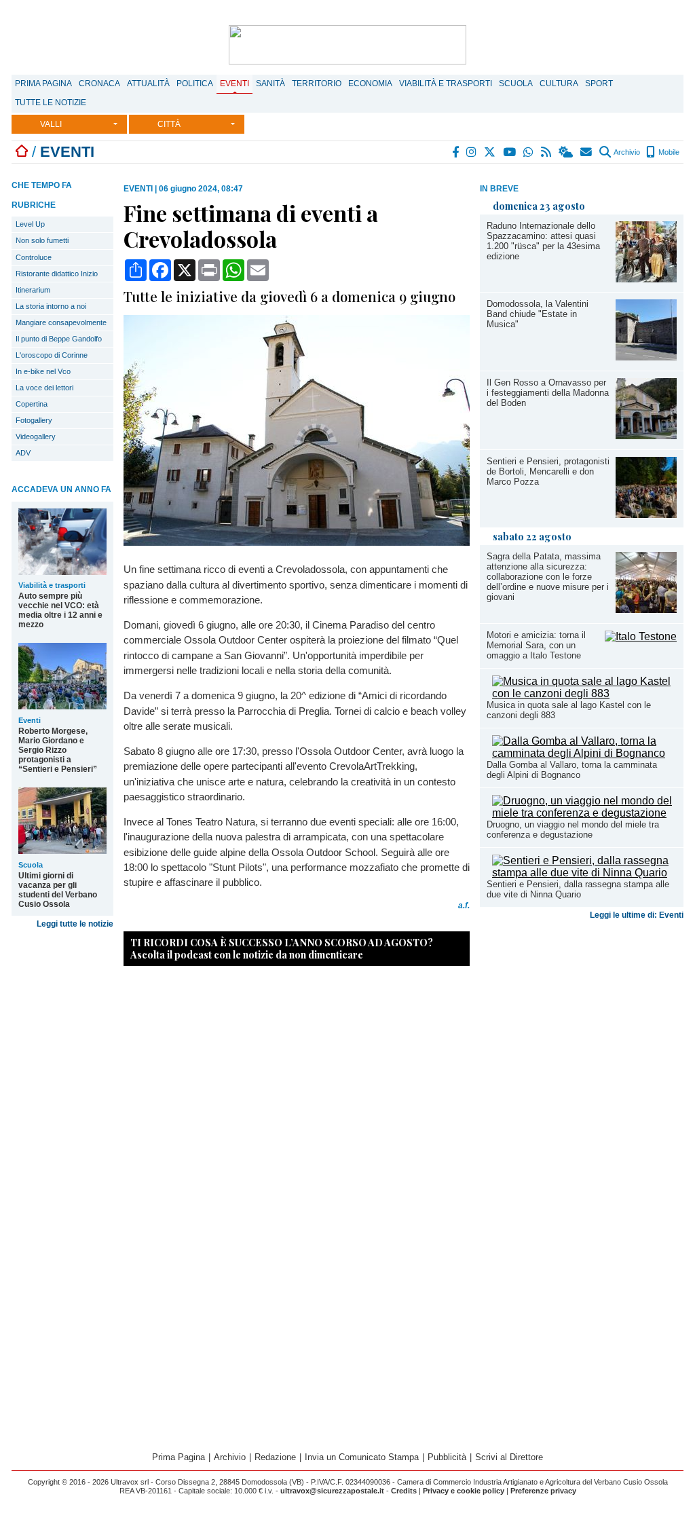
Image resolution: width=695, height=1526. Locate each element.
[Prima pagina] (22, 151)
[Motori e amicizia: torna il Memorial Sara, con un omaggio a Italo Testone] (641, 636)
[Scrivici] (586, 152)
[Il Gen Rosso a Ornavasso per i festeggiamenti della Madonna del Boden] (646, 435)
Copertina (32, 404)
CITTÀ (169, 124)
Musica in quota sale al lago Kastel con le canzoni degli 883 (569, 710)
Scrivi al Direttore (509, 1457)
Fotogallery (34, 420)
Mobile (667, 152)
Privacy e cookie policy (463, 1491)
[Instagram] (472, 152)
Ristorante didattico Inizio (57, 273)
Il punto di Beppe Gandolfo (59, 339)
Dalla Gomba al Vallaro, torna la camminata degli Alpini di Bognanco (572, 770)
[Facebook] (456, 152)
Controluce (34, 257)
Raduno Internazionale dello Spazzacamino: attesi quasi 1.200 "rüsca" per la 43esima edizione (543, 241)
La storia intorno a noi (51, 306)
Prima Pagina (43, 83)
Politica (194, 83)
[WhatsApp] (529, 152)
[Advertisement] (581, 1032)
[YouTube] (510, 152)
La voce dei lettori (44, 388)
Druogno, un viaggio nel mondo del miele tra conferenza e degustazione (573, 829)
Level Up (30, 224)
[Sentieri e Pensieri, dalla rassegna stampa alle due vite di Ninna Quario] (584, 872)
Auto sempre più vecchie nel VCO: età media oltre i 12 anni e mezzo (60, 610)
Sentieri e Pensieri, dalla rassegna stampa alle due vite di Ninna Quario (578, 889)
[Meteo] (566, 152)
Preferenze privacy (543, 1491)
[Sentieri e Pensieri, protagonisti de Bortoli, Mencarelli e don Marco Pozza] (646, 514)
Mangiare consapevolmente (61, 322)
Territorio (316, 83)
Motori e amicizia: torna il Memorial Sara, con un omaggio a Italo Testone (536, 645)
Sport (599, 83)
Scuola (516, 83)
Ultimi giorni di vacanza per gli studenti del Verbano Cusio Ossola (57, 890)
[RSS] (546, 152)
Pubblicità (447, 1457)
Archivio (626, 152)
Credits (404, 1491)
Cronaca (99, 83)
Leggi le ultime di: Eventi (636, 915)
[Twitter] (490, 152)
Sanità (270, 83)
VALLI (51, 124)
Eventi (234, 83)
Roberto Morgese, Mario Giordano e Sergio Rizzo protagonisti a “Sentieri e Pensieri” (57, 750)
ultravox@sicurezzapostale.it (332, 1491)
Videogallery (36, 436)
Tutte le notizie (50, 102)
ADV (23, 453)
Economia (370, 83)
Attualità (148, 83)
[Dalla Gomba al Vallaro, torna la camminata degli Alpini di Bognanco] (584, 753)
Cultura (559, 83)
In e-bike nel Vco (43, 371)
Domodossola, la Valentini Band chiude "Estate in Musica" (537, 314)
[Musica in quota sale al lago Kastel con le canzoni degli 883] (584, 693)
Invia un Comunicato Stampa (362, 1457)
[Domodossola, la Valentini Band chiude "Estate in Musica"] (646, 356)
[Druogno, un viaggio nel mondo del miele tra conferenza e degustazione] (584, 813)
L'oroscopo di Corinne (52, 355)
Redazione (275, 1457)
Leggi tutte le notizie (75, 924)
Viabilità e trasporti (445, 83)
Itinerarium (33, 290)
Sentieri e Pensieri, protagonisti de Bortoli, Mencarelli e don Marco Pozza (548, 471)
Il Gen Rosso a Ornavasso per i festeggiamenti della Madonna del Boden (548, 392)
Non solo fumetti (42, 240)
